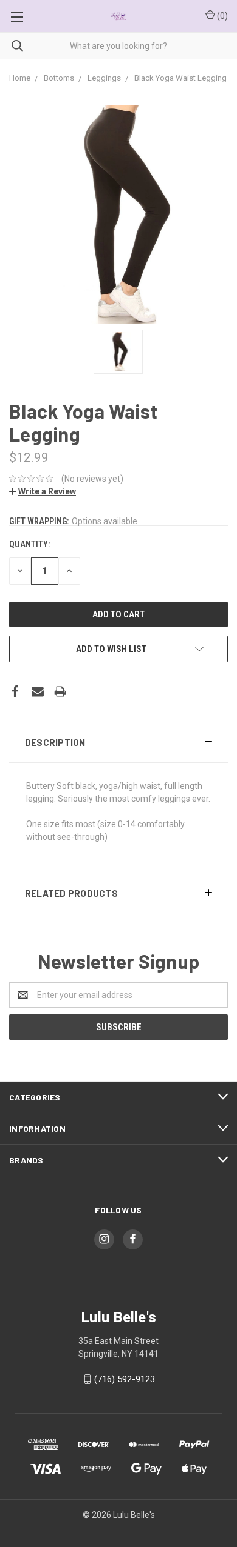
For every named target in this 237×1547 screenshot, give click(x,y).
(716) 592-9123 (124, 1379)
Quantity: (29, 544)
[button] (118, 742)
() (221, 16)
